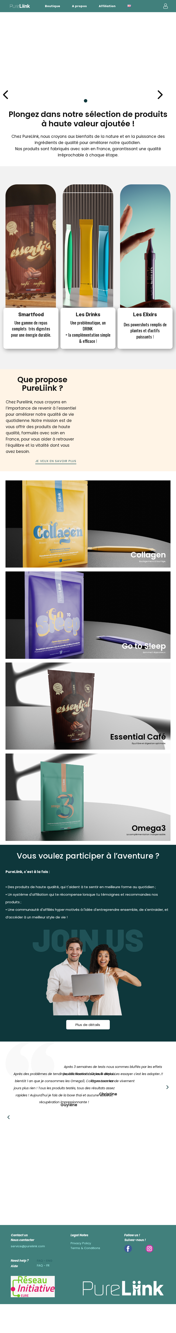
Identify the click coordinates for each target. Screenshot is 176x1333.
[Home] (20, 6)
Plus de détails (87, 1024)
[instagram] (149, 1249)
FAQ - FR (43, 1265)
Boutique (52, 6)
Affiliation (107, 6)
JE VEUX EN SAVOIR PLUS (55, 461)
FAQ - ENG (44, 1260)
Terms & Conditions (85, 1248)
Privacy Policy (81, 1243)
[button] (160, 94)
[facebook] (128, 1249)
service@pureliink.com (28, 1246)
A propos (79, 6)
